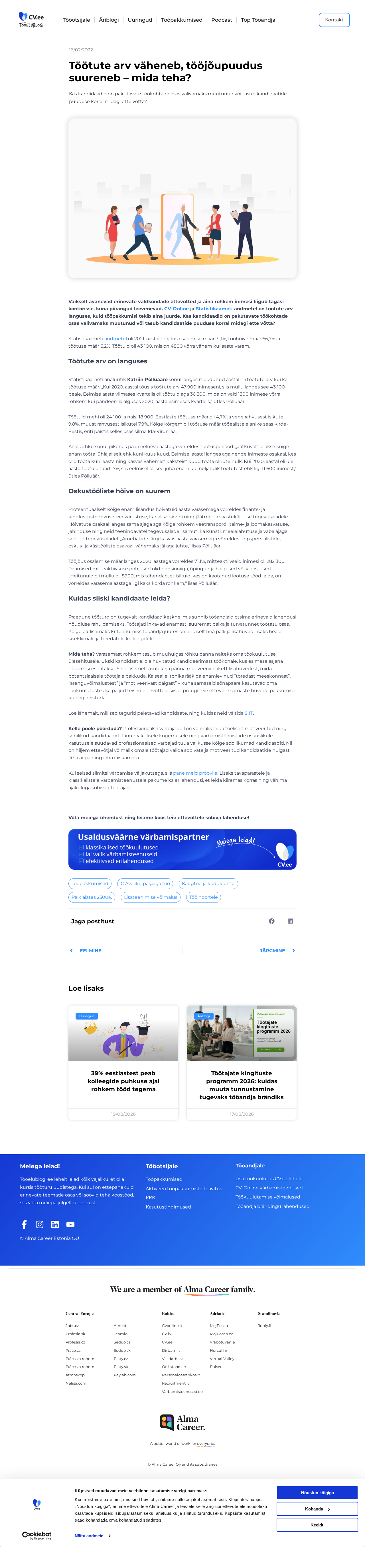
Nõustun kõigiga (317, 1492)
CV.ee (167, 1342)
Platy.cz (121, 1358)
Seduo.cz (122, 1342)
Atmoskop (75, 1375)
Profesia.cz (75, 1342)
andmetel (115, 338)
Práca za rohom (80, 1358)
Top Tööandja (258, 20)
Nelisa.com (76, 1383)
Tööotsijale (76, 20)
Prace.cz (73, 1350)
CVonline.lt (172, 1325)
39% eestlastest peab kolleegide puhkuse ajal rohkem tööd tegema (123, 1081)
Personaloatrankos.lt (181, 1375)
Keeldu (318, 1524)
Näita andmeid (89, 1535)
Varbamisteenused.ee (182, 1391)
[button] (271, 920)
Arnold (120, 1325)
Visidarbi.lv (172, 1358)
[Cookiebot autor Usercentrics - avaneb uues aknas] (37, 1536)
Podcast (221, 20)
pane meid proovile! (195, 773)
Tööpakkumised (181, 20)
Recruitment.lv (176, 1383)
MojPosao (219, 1325)
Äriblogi (109, 20)
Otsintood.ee (174, 1366)
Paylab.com (125, 1375)
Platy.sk (121, 1366)
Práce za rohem (80, 1366)
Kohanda (314, 1508)
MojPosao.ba (222, 1334)
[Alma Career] (182, 1422)
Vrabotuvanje (222, 1342)
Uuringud (140, 20)
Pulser (216, 1366)
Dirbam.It (171, 1350)
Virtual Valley (222, 1358)
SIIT (249, 713)
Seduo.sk (122, 1350)
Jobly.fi (264, 1325)
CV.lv (166, 1334)
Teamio (120, 1334)
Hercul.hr (218, 1350)
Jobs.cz (72, 1325)
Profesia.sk (75, 1334)
